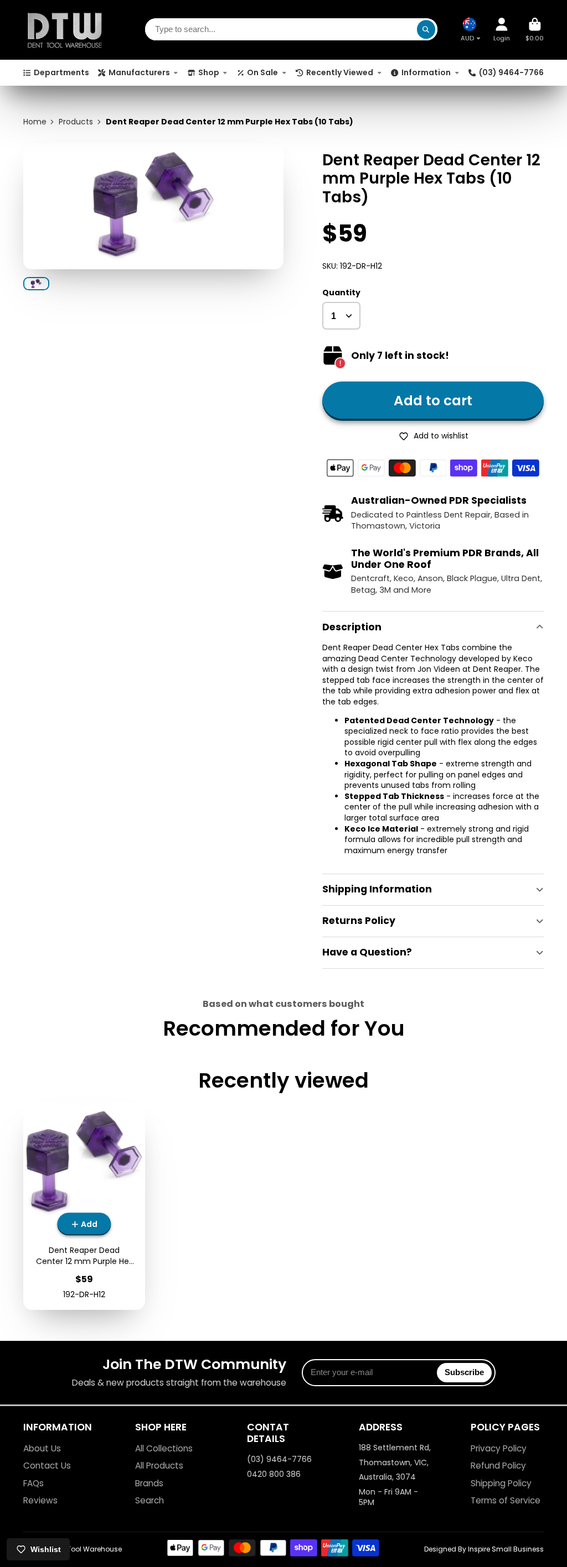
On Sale (262, 72)
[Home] (64, 30)
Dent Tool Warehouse (86, 1549)
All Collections (164, 1448)
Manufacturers (139, 72)
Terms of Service (505, 1500)
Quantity (341, 293)
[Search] (426, 29)
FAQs (33, 1483)
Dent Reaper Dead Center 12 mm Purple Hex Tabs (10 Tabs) (84, 1206)
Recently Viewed (339, 72)
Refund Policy (498, 1465)
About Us (42, 1448)
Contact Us (47, 1465)
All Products (159, 1465)
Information (426, 72)
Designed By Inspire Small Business (484, 1549)
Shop (208, 72)
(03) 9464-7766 (511, 72)
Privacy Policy (499, 1448)
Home (35, 122)
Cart (534, 29)
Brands (149, 1483)
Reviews (40, 1500)
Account (501, 29)
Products (76, 122)
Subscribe (464, 1372)
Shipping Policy (501, 1483)
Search (149, 1500)
